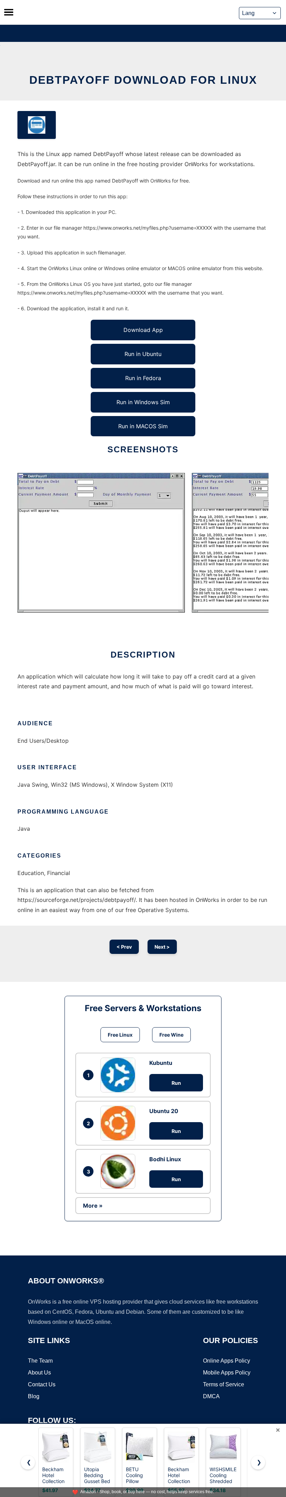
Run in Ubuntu (143, 353)
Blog (33, 1396)
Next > (162, 947)
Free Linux (120, 1035)
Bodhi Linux (165, 1159)
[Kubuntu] (119, 1075)
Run (176, 1083)
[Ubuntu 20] (119, 1123)
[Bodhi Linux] (119, 1171)
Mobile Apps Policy (226, 1373)
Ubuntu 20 (163, 1110)
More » (93, 1205)
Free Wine (171, 1035)
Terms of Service (223, 1384)
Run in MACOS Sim (143, 426)
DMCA (211, 1396)
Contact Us (41, 1384)
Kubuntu (160, 1062)
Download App (143, 329)
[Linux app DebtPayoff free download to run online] (36, 125)
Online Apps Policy (226, 1361)
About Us (39, 1373)
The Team (40, 1361)
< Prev (124, 947)
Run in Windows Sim (143, 402)
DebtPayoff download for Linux (143, 80)
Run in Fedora (143, 378)
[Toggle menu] (8, 12)
